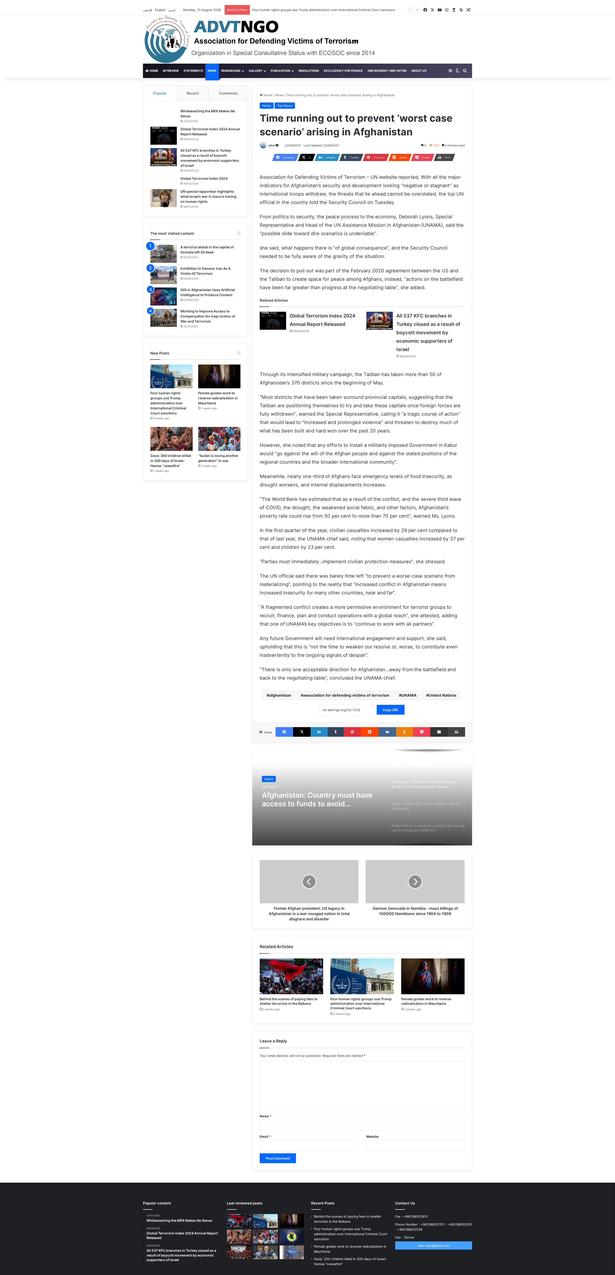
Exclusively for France (343, 70)
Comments (228, 93)
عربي (173, 10)
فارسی (148, 10)
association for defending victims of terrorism (346, 695)
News (212, 70)
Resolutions (309, 70)
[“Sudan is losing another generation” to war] (219, 439)
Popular (159, 93)
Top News (284, 106)
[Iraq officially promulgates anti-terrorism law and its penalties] (292, 1236)
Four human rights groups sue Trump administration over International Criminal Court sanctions (361, 1003)
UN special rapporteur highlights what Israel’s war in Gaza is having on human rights (208, 196)
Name (265, 1116)
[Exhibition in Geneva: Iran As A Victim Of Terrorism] (163, 275)
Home (153, 70)
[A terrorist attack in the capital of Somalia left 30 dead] (163, 254)
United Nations (442, 695)
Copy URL (391, 710)
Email (265, 1136)
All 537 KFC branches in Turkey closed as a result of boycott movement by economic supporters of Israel (428, 332)
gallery (255, 70)
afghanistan (280, 695)
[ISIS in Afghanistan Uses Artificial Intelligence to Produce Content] (163, 296)
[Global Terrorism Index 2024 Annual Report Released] (273, 321)
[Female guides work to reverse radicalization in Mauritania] (433, 976)
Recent (193, 93)
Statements (193, 70)
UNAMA (409, 695)
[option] (362, 797)
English (161, 10)
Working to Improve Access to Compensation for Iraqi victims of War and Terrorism (207, 316)
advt (271, 145)
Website (372, 1136)
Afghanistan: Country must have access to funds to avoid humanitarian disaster (317, 799)
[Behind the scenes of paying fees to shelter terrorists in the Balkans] (291, 976)
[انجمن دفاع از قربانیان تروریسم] (268, 39)
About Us (418, 70)
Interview (171, 70)
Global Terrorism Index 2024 (204, 178)
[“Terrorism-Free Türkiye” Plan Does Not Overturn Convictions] (239, 1252)
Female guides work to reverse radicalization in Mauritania (218, 398)
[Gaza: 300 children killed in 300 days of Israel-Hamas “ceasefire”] (171, 439)
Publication (280, 70)
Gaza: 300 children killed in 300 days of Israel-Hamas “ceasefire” (170, 461)
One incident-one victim (387, 70)
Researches (230, 70)
